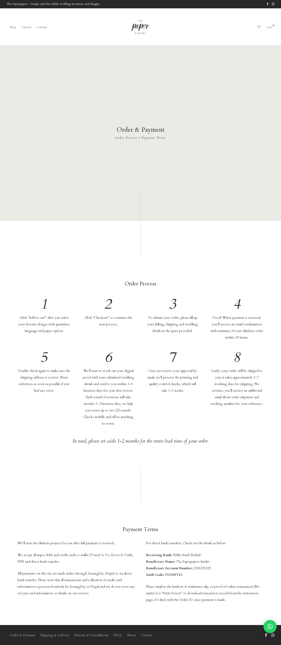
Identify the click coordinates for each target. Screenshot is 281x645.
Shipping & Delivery (55, 635)
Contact (146, 635)
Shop (13, 27)
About (131, 635)
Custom (26, 27)
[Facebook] (267, 4)
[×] (270, 626)
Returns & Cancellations (91, 635)
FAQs (117, 635)
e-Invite (42, 27)
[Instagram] (273, 4)
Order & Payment (22, 635)
